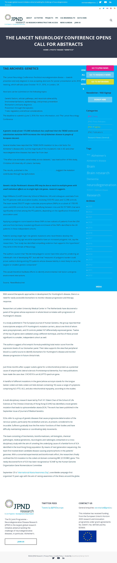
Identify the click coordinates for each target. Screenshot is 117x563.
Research (93, 195)
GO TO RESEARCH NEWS (100, 75)
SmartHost (75, 556)
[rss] (114, 9)
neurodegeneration (101, 185)
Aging (88, 154)
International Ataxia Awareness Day (33, 472)
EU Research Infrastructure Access (42, 22)
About (29, 18)
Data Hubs (82, 18)
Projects (49, 18)
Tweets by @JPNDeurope (52, 507)
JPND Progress (94, 127)
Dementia (92, 179)
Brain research (98, 173)
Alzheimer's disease (96, 160)
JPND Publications (95, 132)
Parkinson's (90, 190)
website (16, 119)
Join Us (77, 22)
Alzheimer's (98, 155)
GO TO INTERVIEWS (100, 81)
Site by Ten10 (84, 556)
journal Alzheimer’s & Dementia (41, 170)
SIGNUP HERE (100, 99)
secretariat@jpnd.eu (89, 2)
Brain (91, 166)
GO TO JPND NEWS (100, 68)
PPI (56, 18)
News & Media (66, 22)
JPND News (93, 116)
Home (45, 50)
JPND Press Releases (96, 121)
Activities (38, 18)
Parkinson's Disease (101, 190)
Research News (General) (98, 137)
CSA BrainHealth (67, 18)
